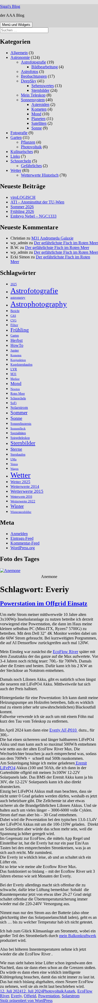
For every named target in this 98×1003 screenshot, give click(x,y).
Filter (14, 325)
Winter (17, 506)
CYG (13, 320)
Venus (14, 464)
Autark (69, 991)
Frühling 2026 (22, 211)
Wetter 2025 (20, 482)
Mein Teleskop (33, 95)
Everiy (16, 996)
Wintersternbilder (20, 512)
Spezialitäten (18, 433)
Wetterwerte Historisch (40, 175)
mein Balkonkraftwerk (77, 935)
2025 (13, 284)
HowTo (16, 345)
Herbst (16, 340)
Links (15, 156)
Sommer (18, 412)
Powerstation (49, 996)
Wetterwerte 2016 (21, 496)
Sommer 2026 (22, 207)
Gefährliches (31, 165)
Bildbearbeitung (44, 67)
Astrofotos (29, 71)
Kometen (39, 109)
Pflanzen (28, 142)
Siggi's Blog (10, 6)
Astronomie (20, 57)
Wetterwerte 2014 (24, 486)
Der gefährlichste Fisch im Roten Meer (66, 243)
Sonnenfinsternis (20, 424)
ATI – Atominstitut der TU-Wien (37, 202)
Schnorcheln (20, 161)
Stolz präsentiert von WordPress (26, 1000)
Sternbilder (40, 90)
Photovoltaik (31, 147)
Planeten (38, 118)
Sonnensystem (33, 100)
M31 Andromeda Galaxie (52, 238)
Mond (36, 114)
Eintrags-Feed (21, 538)
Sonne (36, 128)
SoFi (13, 403)
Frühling (19, 330)
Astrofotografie (33, 62)
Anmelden (19, 533)
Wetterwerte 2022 (22, 501)
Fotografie (18, 133)
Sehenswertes (42, 85)
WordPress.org (22, 548)
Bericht (14, 311)
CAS (13, 315)
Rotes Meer (17, 393)
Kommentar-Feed (24, 543)
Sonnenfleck (18, 428)
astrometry (17, 297)
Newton (15, 389)
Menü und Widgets (16, 25)
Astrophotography (38, 304)
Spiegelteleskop (20, 438)
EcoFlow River (65, 651)
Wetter (15, 170)
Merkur (15, 378)
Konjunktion (18, 360)
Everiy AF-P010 (63, 730)
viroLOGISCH (23, 197)
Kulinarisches (21, 151)
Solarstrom (19, 407)
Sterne (16, 449)
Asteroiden (40, 104)
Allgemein (19, 52)
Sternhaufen (17, 454)
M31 (13, 374)
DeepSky (28, 81)
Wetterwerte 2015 (26, 491)
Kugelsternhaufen (21, 364)
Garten (16, 137)
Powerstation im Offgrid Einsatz (43, 603)
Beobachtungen (34, 76)
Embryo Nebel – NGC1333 (33, 216)
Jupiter (14, 350)
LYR (13, 369)
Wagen (14, 468)
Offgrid (30, 996)
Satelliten (39, 123)
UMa (13, 459)
